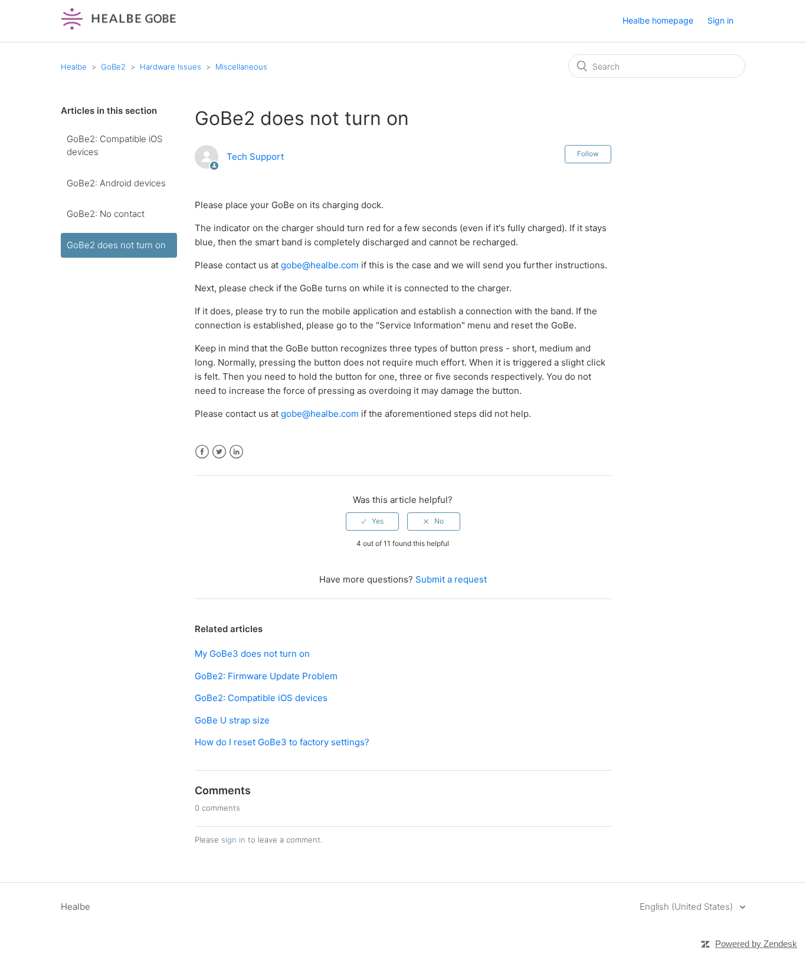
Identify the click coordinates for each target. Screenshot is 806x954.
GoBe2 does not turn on (116, 245)
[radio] (372, 521)
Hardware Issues (170, 66)
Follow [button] (588, 153)
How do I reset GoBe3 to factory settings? (282, 742)
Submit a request (451, 579)
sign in (233, 839)
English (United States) (687, 906)
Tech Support (255, 156)
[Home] (118, 26)
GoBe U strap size (232, 720)
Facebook (202, 452)
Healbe (74, 66)
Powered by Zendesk (756, 944)
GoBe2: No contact (106, 213)
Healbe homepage (657, 20)
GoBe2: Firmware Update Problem (266, 676)
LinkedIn (236, 452)
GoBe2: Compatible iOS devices (114, 145)
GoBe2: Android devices (116, 183)
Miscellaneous (241, 66)
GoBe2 (113, 66)
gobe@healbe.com (320, 265)
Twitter (219, 452)
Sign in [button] (720, 20)
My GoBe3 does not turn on (252, 653)
